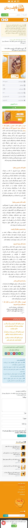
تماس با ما (21, 489)
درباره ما (22, 487)
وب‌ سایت (24, 424)
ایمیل (24, 418)
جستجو (4, 14)
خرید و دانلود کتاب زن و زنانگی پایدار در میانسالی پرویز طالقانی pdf (12, 473)
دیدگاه (24, 397)
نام (25, 413)
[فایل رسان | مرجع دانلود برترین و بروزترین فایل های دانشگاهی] (14, 8)
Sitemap (22, 494)
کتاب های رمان (6, 96)
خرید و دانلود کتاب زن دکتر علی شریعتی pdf (12, 466)
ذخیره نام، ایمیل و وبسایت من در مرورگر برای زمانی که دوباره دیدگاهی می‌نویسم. (14, 431)
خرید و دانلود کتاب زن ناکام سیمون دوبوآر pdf (11, 460)
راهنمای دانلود (20, 492)
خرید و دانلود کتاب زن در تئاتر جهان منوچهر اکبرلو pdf (12, 447)
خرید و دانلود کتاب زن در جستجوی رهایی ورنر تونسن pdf (11, 453)
